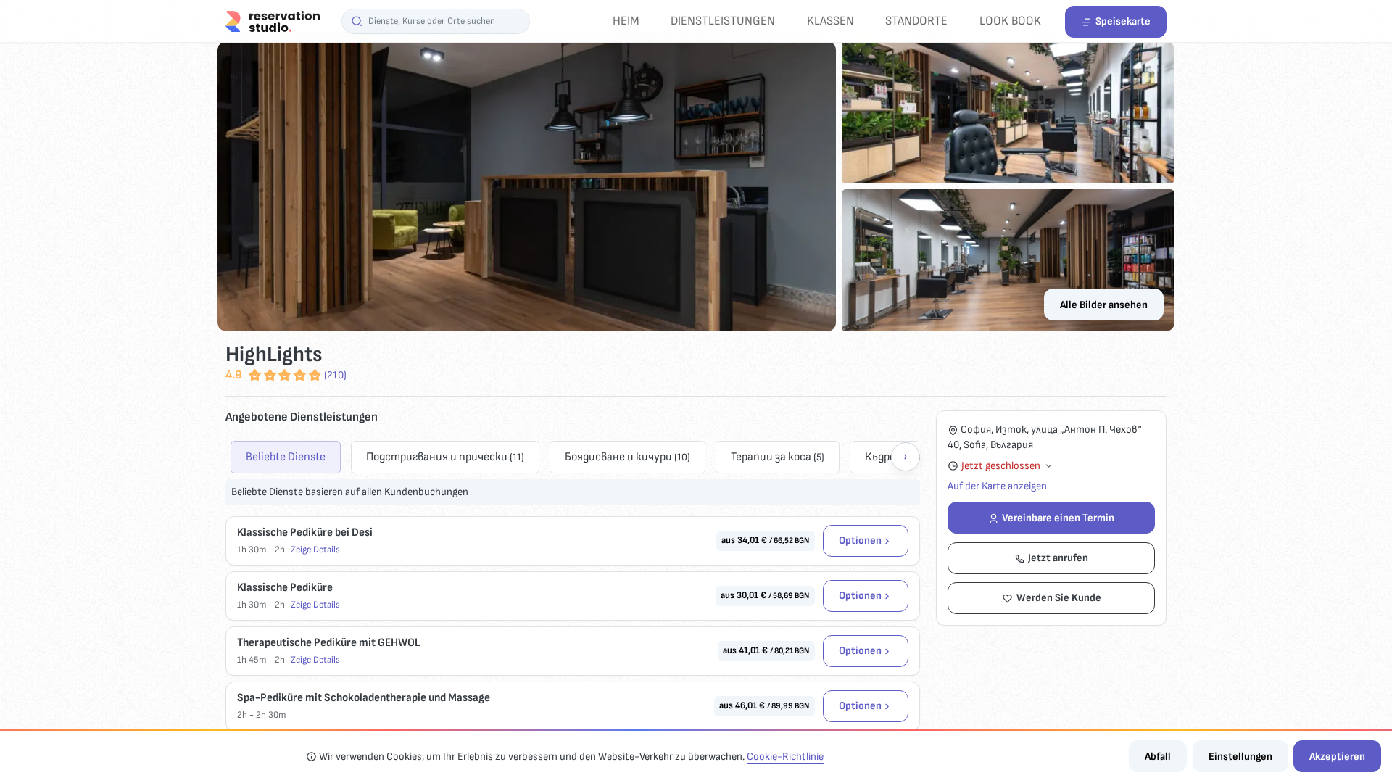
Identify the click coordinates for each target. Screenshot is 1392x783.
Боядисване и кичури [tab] (627, 457)
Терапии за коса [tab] (777, 457)
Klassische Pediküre (285, 587)
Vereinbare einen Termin (1058, 518)
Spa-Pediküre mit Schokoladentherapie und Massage (363, 698)
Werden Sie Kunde (1058, 598)
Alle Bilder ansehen (1104, 305)
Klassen (830, 20)
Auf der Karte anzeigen (997, 486)
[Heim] (272, 20)
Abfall (1158, 756)
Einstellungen (1240, 756)
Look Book (1010, 20)
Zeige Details (315, 549)
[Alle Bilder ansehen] (696, 186)
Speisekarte (1123, 21)
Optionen (860, 540)
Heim (626, 20)
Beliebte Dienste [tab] (286, 457)
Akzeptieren (1337, 756)
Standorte (916, 20)
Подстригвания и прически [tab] (445, 457)
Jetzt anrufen (1058, 558)
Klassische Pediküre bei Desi (305, 532)
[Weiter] (905, 456)
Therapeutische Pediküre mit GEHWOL (328, 643)
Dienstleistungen (723, 20)
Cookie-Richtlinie (785, 756)
